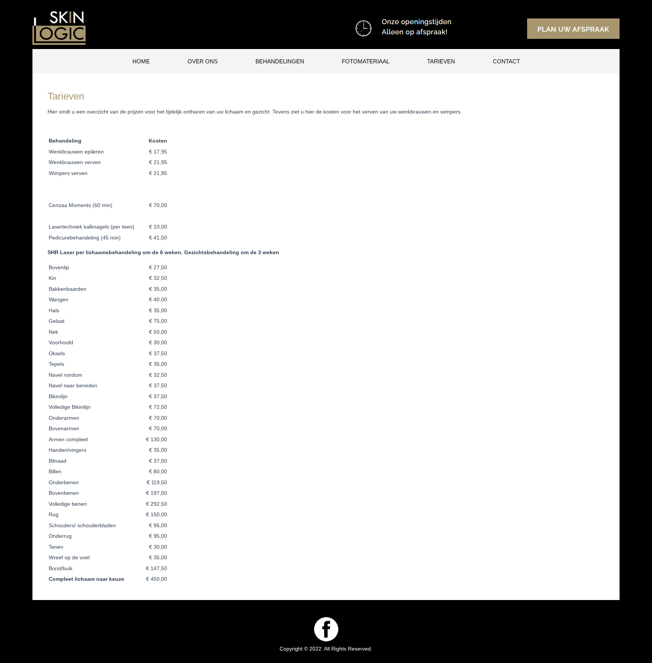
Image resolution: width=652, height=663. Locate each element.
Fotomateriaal (365, 61)
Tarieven (441, 61)
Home (141, 61)
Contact (506, 61)
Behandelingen (279, 61)
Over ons (203, 61)
